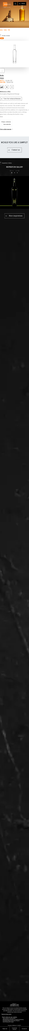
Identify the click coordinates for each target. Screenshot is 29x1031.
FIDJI (9, 29)
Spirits (1, 29)
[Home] (7, 5)
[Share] (11, 87)
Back (2, 38)
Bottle (5, 29)
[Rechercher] (15, 3)
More (1, 116)
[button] (12, 170)
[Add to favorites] (7, 87)
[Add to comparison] (1, 87)
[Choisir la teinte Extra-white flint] (2, 124)
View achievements (5, 129)
